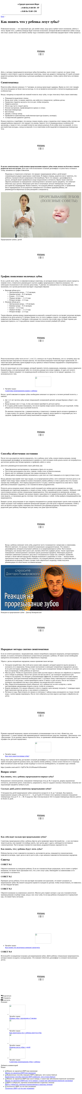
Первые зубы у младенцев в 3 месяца (23, 1018)
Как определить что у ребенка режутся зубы (25, 1033)
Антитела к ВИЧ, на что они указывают (19, 1088)
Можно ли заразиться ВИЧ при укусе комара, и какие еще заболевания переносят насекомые (39, 1081)
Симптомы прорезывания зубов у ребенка (24, 1062)
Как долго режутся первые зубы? (17, 756)
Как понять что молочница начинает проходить (22, 947)
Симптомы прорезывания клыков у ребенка (21, 391)
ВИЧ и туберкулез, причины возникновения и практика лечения (28, 1084)
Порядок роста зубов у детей (19, 1047)
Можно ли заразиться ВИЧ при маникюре (20, 1073)
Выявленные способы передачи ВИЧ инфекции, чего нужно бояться (30, 1077)
